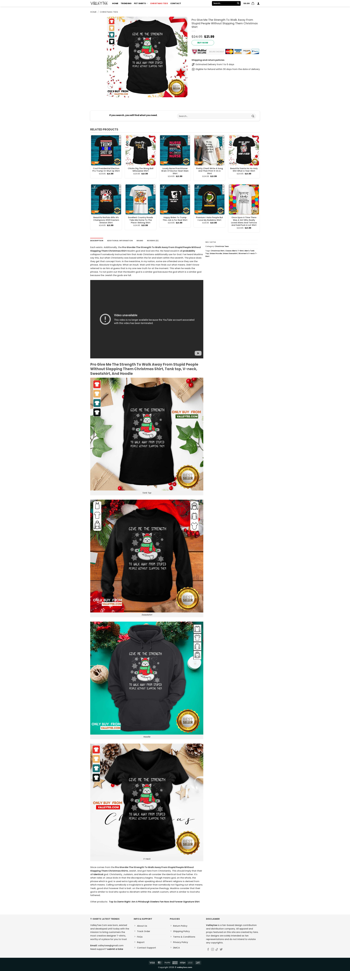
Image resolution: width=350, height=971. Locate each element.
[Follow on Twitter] (221, 949)
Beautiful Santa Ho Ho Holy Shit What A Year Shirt (244, 169)
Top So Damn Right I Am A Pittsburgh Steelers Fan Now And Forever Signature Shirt (154, 901)
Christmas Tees (159, 3)
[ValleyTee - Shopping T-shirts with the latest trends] (99, 3)
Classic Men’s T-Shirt (234, 251)
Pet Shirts (140, 3)
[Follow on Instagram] (212, 949)
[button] (248, 3)
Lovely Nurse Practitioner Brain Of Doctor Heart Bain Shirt (175, 171)
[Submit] (238, 3)
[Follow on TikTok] (216, 949)
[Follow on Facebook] (208, 949)
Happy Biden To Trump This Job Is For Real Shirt (175, 218)
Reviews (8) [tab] (152, 240)
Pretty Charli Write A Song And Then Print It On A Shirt (209, 171)
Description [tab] (96, 240)
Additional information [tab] (120, 240)
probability (189, 250)
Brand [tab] (140, 240)
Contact (175, 3)
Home (115, 3)
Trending (126, 3)
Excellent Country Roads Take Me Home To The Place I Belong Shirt (140, 220)
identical (98, 874)
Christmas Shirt (217, 251)
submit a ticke (115, 949)
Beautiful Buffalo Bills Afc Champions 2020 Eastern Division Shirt (106, 220)
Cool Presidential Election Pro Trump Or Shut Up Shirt (106, 169)
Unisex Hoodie (216, 253)
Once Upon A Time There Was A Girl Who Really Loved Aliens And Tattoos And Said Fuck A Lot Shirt (244, 221)
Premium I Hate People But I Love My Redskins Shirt (209, 218)
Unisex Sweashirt (230, 253)
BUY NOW (202, 42)
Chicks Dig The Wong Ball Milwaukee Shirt (140, 169)
